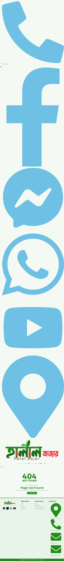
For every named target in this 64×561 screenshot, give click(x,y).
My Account (23, 508)
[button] (1, 67)
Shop (22, 505)
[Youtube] (14, 508)
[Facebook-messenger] (7, 508)
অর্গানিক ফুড (28, 463)
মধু (32, 463)
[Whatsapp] (11, 508)
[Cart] (1, 467)
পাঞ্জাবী (45, 463)
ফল (24, 463)
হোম (19, 463)
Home (22, 503)
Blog (36, 503)
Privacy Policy (37, 505)
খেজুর (36, 463)
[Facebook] (4, 508)
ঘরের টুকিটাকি (40, 463)
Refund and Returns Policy (40, 508)
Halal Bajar (29, 559)
